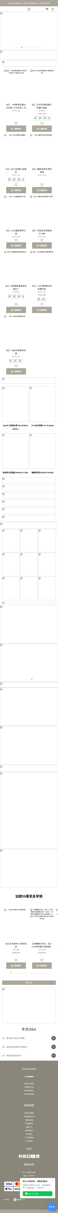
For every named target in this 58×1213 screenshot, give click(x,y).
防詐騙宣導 (29, 1123)
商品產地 (29, 1134)
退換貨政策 (29, 1120)
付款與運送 (27, 1116)
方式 (32, 1116)
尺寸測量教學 (29, 1137)
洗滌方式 (29, 1127)
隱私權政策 (29, 1130)
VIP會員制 (29, 1141)
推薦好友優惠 (29, 1113)
